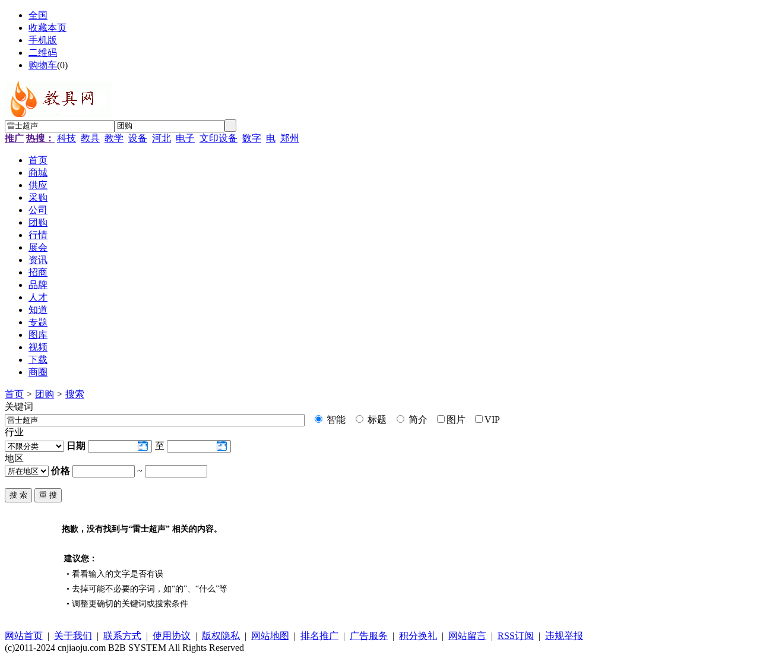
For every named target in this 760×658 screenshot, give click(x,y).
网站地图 (270, 636)
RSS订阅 (516, 636)
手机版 (42, 40)
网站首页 (24, 636)
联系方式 (122, 636)
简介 (417, 420)
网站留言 (467, 636)
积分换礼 (418, 636)
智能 (335, 420)
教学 (114, 138)
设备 (137, 138)
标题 (376, 420)
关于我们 (73, 636)
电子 (185, 138)
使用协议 (172, 636)
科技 (66, 138)
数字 (251, 138)
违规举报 (564, 636)
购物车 (42, 65)
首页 (14, 394)
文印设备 (219, 138)
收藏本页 (47, 28)
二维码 (42, 53)
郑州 (289, 138)
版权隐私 (221, 636)
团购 (44, 394)
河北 (161, 138)
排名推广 (319, 636)
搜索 (74, 394)
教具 (90, 138)
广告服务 (369, 636)
